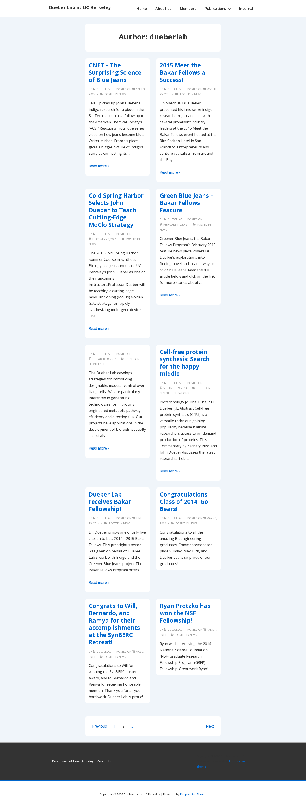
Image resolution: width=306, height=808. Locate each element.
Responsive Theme (193, 794)
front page (97, 364)
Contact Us (104, 761)
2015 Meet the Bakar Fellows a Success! (182, 72)
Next (210, 726)
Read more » (99, 165)
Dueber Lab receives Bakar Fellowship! (110, 501)
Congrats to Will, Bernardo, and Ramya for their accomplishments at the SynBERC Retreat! (114, 624)
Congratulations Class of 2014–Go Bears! (184, 501)
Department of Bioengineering (72, 761)
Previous (99, 726)
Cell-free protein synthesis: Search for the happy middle (185, 363)
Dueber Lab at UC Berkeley (80, 7)
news (122, 94)
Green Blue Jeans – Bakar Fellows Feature (186, 202)
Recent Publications (174, 393)
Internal (246, 8)
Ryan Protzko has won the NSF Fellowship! (185, 613)
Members (188, 8)
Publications (215, 8)
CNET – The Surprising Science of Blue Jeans (115, 72)
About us (163, 8)
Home (142, 8)
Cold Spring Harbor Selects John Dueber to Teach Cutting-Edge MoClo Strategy (116, 210)
